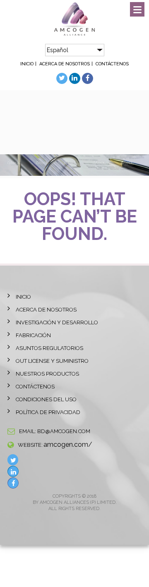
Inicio (27, 64)
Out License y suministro (52, 361)
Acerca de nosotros (64, 64)
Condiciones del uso (46, 399)
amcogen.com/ (67, 444)
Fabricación (33, 335)
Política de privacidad (48, 412)
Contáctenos (112, 64)
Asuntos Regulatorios (49, 348)
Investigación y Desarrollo (57, 322)
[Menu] (137, 9)
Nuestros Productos (47, 374)
